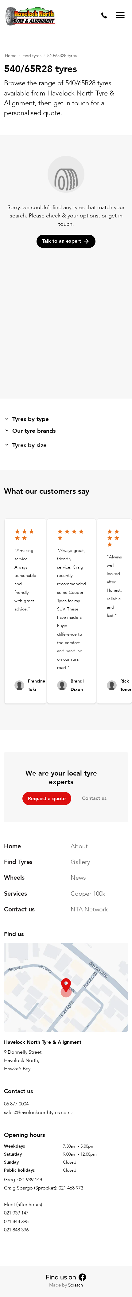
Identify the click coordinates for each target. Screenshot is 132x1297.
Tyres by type (30, 419)
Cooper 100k (88, 894)
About (79, 846)
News (78, 878)
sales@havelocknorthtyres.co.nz (38, 1112)
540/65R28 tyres (62, 56)
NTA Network (89, 909)
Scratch (75, 1285)
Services (15, 894)
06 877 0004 (16, 1104)
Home (11, 56)
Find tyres (31, 56)
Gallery (80, 862)
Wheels (14, 878)
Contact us (94, 798)
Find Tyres (18, 862)
